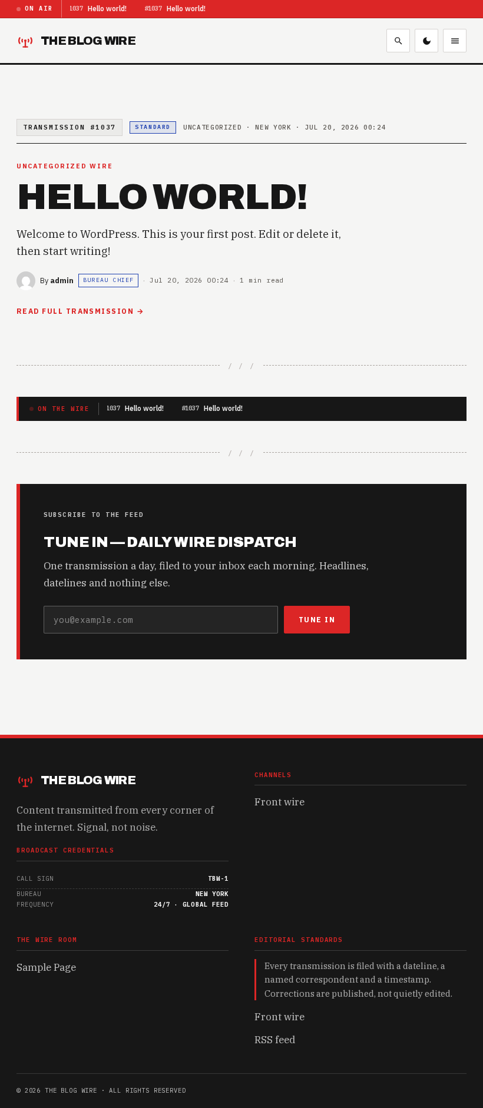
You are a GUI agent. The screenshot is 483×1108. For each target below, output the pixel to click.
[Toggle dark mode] (426, 40)
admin (62, 280)
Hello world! (107, 8)
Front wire (279, 801)
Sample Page (46, 967)
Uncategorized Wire (64, 166)
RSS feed (274, 1039)
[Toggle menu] (455, 40)
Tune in (317, 619)
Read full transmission (75, 311)
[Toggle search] (398, 40)
